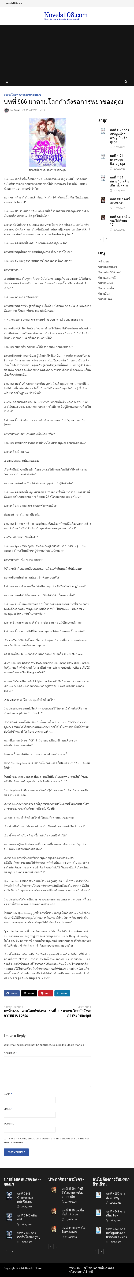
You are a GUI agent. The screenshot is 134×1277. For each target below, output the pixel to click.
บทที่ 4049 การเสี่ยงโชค (115, 1213)
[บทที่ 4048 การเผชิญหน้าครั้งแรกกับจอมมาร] (98, 1229)
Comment (11, 1053)
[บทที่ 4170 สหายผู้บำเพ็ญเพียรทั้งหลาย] (103, 177)
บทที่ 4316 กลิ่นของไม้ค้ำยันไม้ (120, 221)
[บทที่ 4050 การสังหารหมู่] (98, 1193)
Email (8, 1108)
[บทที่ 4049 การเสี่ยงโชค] (98, 1211)
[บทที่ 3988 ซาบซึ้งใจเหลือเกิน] (53, 1228)
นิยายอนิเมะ (105, 283)
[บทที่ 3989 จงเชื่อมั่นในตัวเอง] (53, 1210)
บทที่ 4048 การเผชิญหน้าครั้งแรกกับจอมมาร (116, 1233)
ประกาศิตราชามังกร (65, 1179)
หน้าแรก (103, 261)
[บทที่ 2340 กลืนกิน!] (9, 1215)
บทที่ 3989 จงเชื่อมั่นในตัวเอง (73, 1212)
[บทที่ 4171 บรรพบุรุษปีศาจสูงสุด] (103, 155)
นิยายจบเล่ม (105, 299)
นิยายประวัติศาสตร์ (109, 272)
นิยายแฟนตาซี (107, 277)
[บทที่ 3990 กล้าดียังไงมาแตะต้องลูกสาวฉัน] (53, 1188)
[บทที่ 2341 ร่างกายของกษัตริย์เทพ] (9, 1193)
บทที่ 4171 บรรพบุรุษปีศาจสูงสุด (117, 159)
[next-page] (106, 239)
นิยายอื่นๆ (104, 293)
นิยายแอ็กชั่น (106, 288)
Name (8, 1094)
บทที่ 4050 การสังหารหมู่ (115, 1195)
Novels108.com (14, 3)
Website (9, 1123)
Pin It (47, 993)
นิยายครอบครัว (107, 267)
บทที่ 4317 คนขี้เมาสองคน (120, 201)
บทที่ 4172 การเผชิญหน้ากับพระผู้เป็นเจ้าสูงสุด (119, 136)
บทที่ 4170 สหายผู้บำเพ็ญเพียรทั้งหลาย (119, 181)
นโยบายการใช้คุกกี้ (81, 1271)
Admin (17, 110)
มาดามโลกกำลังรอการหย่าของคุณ (22, 94)
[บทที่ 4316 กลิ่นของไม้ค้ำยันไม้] (103, 216)
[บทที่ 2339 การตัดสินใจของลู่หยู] (9, 1233)
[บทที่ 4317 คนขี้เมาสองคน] (103, 199)
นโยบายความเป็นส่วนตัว (99, 1268)
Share (13, 993)
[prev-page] (100, 239)
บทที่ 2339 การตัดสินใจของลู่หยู (28, 1235)
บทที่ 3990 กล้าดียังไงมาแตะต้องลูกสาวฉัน (73, 1192)
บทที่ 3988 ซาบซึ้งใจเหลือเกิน (73, 1230)
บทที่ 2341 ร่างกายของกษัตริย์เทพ (25, 1197)
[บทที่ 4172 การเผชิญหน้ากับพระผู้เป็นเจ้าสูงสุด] (103, 130)
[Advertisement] (67, 51)
